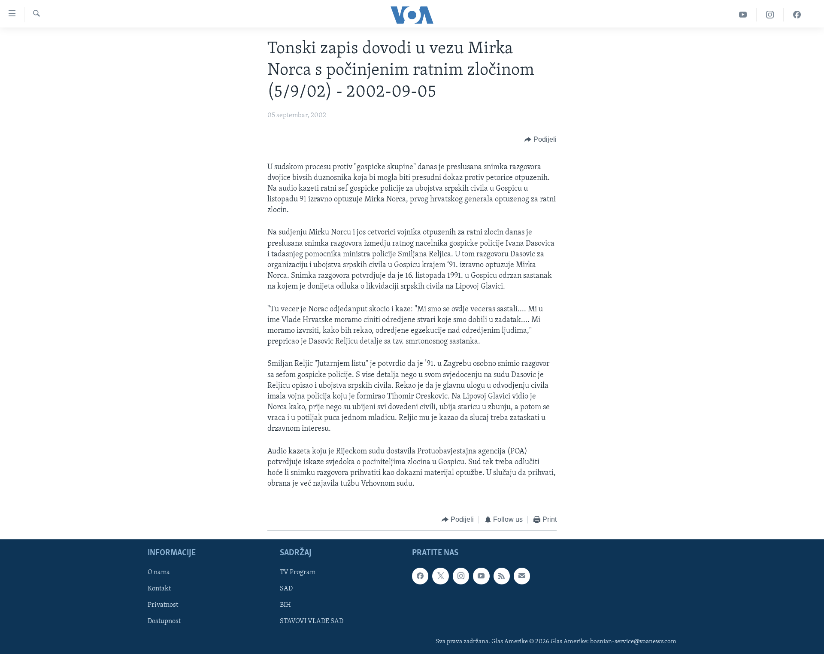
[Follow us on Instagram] (461, 576)
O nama (159, 572)
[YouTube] (743, 14)
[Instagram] (770, 14)
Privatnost (163, 605)
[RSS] (502, 576)
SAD (286, 588)
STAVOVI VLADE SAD (311, 621)
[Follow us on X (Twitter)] (440, 576)
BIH (285, 605)
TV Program (297, 572)
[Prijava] (522, 576)
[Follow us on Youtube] (481, 576)
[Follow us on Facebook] (420, 576)
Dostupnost (164, 621)
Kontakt (159, 588)
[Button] (540, 140)
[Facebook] (797, 14)
